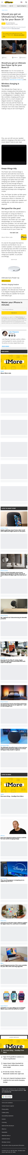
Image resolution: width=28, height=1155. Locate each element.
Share (5, 57)
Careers (4, 1119)
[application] (14, 154)
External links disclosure (8, 1125)
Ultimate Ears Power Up (16, 79)
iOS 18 (11, 6)
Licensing (4, 1122)
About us (4, 1129)
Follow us (16, 57)
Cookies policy (5, 1112)
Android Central (6, 1138)
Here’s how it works (16, 28)
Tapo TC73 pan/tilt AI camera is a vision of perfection (13, 1057)
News (3, 23)
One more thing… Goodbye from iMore (13, 1051)
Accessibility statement (7, 1115)
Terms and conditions (7, 1102)
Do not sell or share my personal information (13, 1145)
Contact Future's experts (8, 1106)
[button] (26, 2)
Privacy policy (5, 1109)
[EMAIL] (15, 336)
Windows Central (6, 1142)
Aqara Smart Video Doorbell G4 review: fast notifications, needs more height (13, 1065)
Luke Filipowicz (11, 23)
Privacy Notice (21, 318)
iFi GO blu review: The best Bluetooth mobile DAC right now (13, 1072)
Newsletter (23, 57)
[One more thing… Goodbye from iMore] (14, 1047)
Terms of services (19, 317)
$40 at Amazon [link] (6, 281)
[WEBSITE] (12, 336)
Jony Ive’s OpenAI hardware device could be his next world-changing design (14, 1080)
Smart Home (4, 10)
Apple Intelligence (21, 6)
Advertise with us (6, 1135)
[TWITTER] (10, 336)
